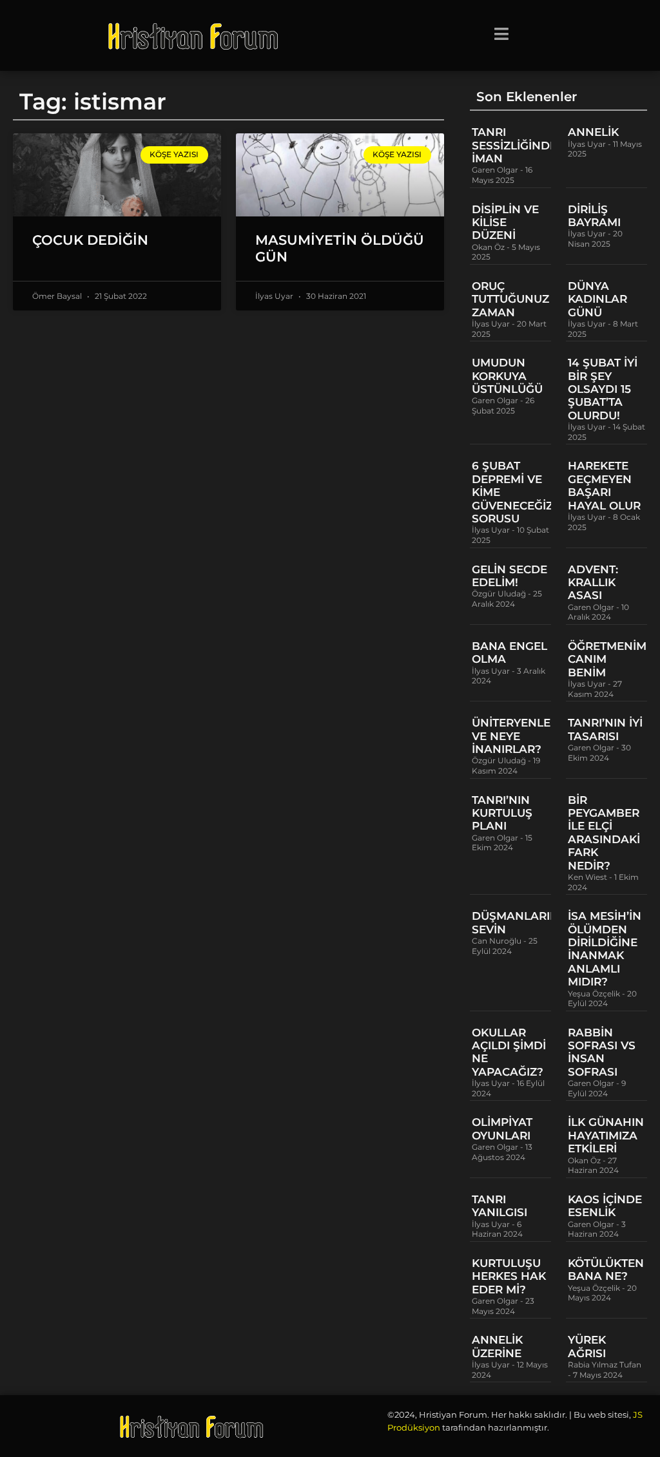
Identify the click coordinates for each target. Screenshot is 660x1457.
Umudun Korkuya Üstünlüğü (507, 375)
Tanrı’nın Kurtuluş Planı (502, 813)
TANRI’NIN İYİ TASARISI (605, 729)
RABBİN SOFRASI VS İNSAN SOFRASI (602, 1052)
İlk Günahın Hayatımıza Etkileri (606, 1135)
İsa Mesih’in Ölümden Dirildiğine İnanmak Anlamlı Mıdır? (604, 948)
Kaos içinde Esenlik (605, 1206)
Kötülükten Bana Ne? (606, 1269)
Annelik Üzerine (497, 1346)
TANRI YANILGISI (499, 1206)
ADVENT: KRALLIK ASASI (593, 582)
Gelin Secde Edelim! (509, 576)
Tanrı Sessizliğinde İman (514, 145)
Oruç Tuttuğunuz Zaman (510, 299)
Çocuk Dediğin (90, 240)
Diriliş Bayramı (594, 216)
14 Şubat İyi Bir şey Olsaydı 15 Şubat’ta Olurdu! (602, 389)
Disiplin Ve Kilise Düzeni (505, 222)
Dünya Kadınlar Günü (597, 299)
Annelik (593, 132)
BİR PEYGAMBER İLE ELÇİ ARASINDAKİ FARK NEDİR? (604, 833)
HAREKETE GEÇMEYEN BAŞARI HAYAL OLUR (604, 485)
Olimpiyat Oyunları (502, 1128)
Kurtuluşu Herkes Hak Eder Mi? (509, 1276)
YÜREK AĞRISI (587, 1346)
